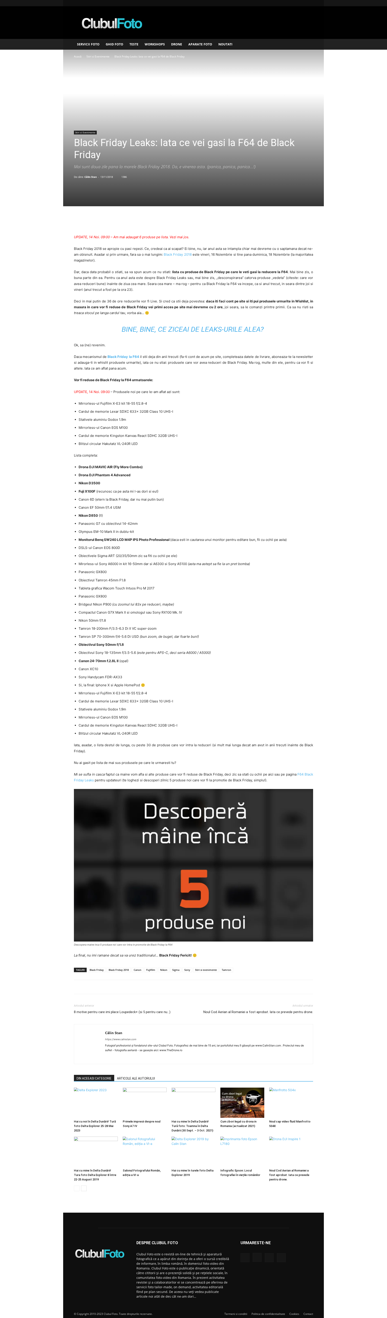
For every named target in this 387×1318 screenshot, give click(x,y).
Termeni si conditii (235, 1314)
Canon (137, 969)
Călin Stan (90, 177)
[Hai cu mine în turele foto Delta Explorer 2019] (193, 1152)
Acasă (78, 56)
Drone (176, 44)
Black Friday (97, 969)
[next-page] (84, 1188)
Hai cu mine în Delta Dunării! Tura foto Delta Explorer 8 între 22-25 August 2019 (95, 1175)
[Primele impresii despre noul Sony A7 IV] (145, 1103)
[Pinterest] (193, 221)
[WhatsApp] (203, 221)
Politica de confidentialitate (268, 1314)
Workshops (155, 44)
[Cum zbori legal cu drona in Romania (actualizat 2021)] (242, 1103)
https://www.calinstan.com (120, 1039)
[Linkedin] (302, 3)
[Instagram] (295, 3)
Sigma (175, 969)
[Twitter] (182, 221)
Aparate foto (200, 44)
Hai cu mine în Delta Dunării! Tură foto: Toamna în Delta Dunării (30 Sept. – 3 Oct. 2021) (192, 1126)
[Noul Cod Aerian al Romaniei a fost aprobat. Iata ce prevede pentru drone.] (291, 1152)
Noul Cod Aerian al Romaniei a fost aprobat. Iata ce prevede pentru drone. (258, 1012)
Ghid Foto (114, 44)
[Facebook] (287, 3)
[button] (307, 45)
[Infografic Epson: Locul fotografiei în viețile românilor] (242, 1152)
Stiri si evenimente (206, 969)
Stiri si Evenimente (98, 56)
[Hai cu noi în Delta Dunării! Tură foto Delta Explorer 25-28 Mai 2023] (96, 1103)
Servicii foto (88, 44)
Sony (187, 969)
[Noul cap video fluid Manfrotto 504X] (291, 1103)
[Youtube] (309, 3)
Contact (308, 1314)
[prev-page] (77, 1188)
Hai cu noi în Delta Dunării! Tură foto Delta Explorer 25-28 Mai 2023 (95, 1126)
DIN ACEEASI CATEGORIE (94, 1078)
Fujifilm (150, 969)
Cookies (294, 1314)
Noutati (225, 44)
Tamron (226, 969)
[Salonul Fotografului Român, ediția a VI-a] (145, 1152)
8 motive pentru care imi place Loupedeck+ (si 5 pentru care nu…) (122, 1012)
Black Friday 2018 (177, 254)
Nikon (163, 969)
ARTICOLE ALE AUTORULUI (136, 1078)
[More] (214, 221)
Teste (133, 44)
